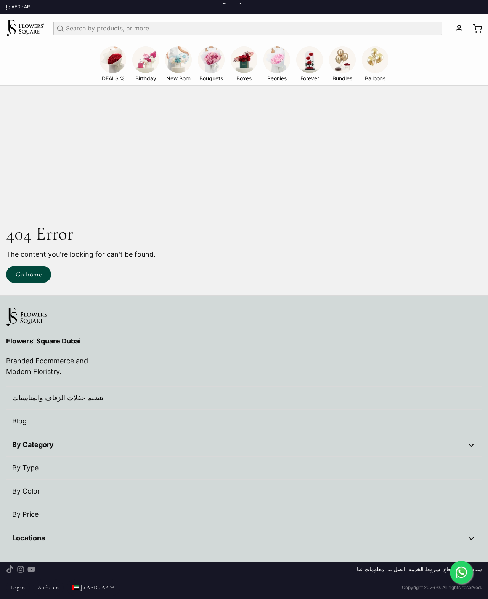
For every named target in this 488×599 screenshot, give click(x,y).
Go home (29, 274)
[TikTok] (10, 569)
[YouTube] (31, 569)
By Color (26, 491)
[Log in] (456, 28)
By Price (25, 514)
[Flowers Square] (25, 28)
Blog (19, 421)
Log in (18, 587)
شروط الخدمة (424, 569)
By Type (25, 468)
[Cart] (474, 28)
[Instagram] (20, 569)
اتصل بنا (396, 569)
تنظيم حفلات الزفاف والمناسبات (57, 398)
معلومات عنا (370, 569)
